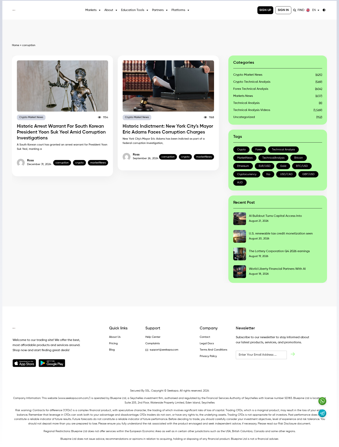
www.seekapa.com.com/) (74, 398)
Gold (283, 166)
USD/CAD (286, 174)
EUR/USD (264, 166)
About (108, 10)
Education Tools (132, 10)
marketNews (98, 162)
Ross (30, 160)
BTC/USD (302, 166)
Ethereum (243, 166)
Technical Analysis (246, 103)
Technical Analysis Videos (251, 110)
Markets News (243, 96)
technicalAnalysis (273, 157)
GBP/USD (308, 174)
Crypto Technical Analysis (251, 82)
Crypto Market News (31, 117)
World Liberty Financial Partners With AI (277, 269)
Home (15, 45)
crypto (79, 162)
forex (258, 149)
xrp (268, 174)
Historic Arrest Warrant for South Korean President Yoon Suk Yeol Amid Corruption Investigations (61, 132)
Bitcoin (298, 157)
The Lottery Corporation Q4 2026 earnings (279, 251)
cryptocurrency (246, 174)
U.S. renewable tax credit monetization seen (281, 233)
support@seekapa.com (164, 349)
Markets (91, 10)
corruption (62, 162)
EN (314, 10)
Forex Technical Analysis (250, 89)
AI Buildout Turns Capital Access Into (275, 216)
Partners (158, 10)
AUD (240, 182)
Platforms (178, 10)
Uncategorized (244, 117)
